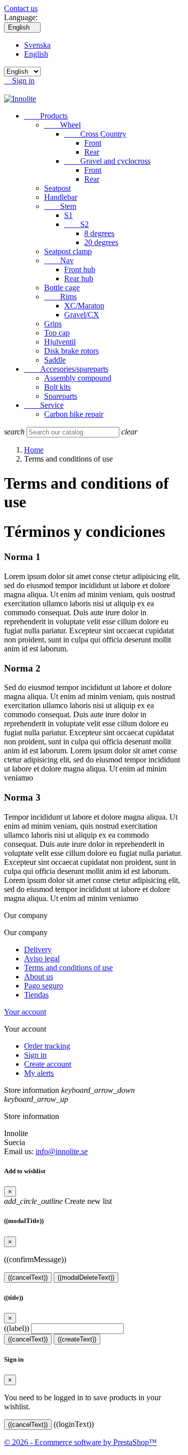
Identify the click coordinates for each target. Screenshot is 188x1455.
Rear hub (78, 278)
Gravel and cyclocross (107, 161)
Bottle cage (62, 287)
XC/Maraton (84, 305)
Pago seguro (43, 985)
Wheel (62, 125)
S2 (76, 224)
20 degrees (101, 242)
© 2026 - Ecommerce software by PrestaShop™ (80, 1442)
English (36, 54)
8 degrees (99, 233)
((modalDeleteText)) (86, 1277)
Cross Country (95, 134)
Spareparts (60, 396)
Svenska (37, 45)
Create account (47, 1064)
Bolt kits (57, 387)
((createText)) (77, 1339)
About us (38, 976)
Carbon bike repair (73, 414)
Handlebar (60, 197)
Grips (53, 323)
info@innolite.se (62, 1151)
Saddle (55, 360)
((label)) (16, 1328)
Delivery (38, 949)
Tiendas (36, 994)
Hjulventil (60, 342)
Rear (91, 152)
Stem (60, 206)
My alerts (39, 1073)
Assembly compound (77, 378)
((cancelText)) (28, 1277)
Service (44, 405)
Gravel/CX (81, 314)
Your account (25, 1012)
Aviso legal (42, 958)
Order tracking (47, 1046)
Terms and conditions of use (68, 967)
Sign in (35, 1055)
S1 (68, 215)
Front (92, 143)
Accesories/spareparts (66, 369)
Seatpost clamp (68, 251)
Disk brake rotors (71, 351)
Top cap (57, 332)
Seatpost (57, 188)
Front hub (79, 269)
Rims (60, 296)
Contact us (21, 8)
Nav (59, 260)
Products (46, 115)
